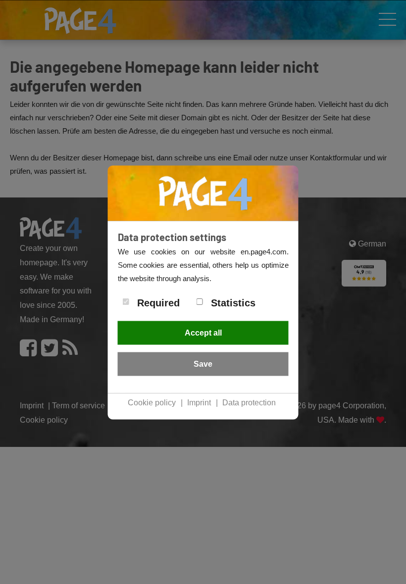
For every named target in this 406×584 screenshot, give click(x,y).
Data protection (249, 402)
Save (203, 363)
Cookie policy (152, 402)
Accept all (203, 332)
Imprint (199, 402)
